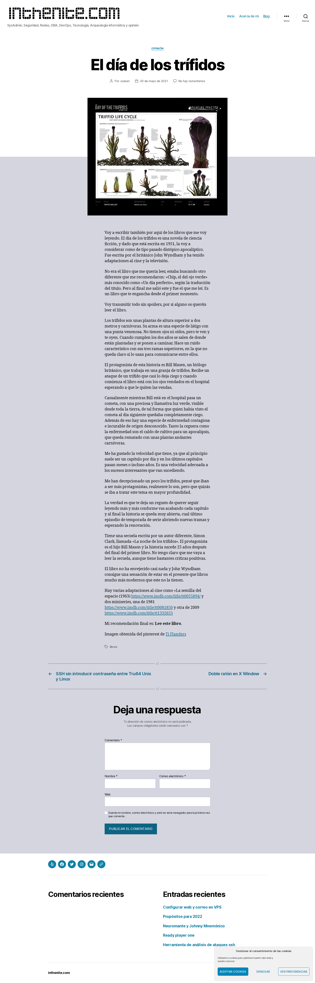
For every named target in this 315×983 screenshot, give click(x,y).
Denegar (263, 971)
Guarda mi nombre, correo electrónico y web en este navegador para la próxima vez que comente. (159, 814)
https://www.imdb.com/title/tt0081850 (139, 607)
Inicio (231, 16)
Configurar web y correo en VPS (192, 907)
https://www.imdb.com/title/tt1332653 (139, 613)
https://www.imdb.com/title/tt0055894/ (166, 596)
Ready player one (179, 935)
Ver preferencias (294, 971)
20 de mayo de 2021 (154, 81)
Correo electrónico (172, 776)
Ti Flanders (176, 634)
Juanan (124, 81)
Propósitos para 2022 (182, 916)
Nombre (111, 776)
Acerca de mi (249, 16)
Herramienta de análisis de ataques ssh (199, 944)
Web (107, 794)
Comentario (113, 740)
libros (113, 647)
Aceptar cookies (233, 971)
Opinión (157, 48)
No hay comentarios (191, 81)
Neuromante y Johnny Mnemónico (194, 926)
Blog (266, 16)
